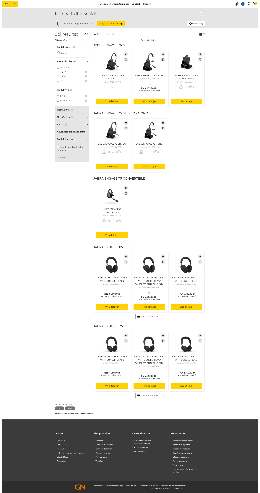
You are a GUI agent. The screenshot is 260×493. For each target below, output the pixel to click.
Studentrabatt (140, 451)
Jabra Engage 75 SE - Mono (149, 75)
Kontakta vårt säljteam (183, 441)
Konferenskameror (103, 449)
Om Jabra (61, 441)
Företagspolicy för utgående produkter (185, 470)
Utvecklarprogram (181, 457)
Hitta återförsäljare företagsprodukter (142, 442)
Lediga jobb (62, 445)
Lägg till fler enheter (111, 23)
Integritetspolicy (179, 488)
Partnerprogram (180, 461)
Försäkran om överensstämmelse (173, 486)
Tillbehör (99, 461)
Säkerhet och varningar (114, 486)
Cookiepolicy (131, 486)
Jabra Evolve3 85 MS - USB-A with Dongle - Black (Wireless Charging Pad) (149, 280)
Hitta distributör (141, 447)
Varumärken (98, 486)
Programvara (101, 457)
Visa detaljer (112, 101)
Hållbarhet (61, 449)
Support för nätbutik (181, 449)
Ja (59, 408)
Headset (99, 441)
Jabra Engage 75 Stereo (112, 144)
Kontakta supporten (181, 445)
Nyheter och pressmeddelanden (70, 453)
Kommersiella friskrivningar (160, 488)
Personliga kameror (103, 453)
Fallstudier (61, 461)
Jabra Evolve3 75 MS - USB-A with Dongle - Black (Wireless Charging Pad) (149, 359)
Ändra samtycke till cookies (148, 486)
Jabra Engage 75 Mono (149, 144)
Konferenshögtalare (104, 445)
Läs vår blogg (62, 457)
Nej (70, 408)
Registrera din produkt (182, 453)
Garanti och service (181, 465)
